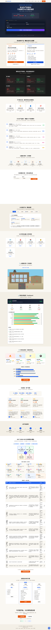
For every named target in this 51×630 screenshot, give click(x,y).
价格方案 (32, 628)
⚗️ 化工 (14, 211)
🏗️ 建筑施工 (22, 211)
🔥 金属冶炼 (31, 211)
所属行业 (27, 22)
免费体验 (44, 1)
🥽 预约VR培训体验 (25, 379)
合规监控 (35, 1)
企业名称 (7, 22)
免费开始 (12, 596)
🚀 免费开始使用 (21, 616)
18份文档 (29, 1)
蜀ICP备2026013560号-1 (25, 627)
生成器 (38, 1)
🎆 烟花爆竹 (26, 211)
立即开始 (25, 601)
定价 (40, 1)
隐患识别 (32, 1)
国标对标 (29, 628)
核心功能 (26, 1)
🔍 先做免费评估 (29, 616)
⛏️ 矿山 (18, 211)
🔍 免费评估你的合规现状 (25, 571)
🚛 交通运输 (36, 211)
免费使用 (34, 628)
